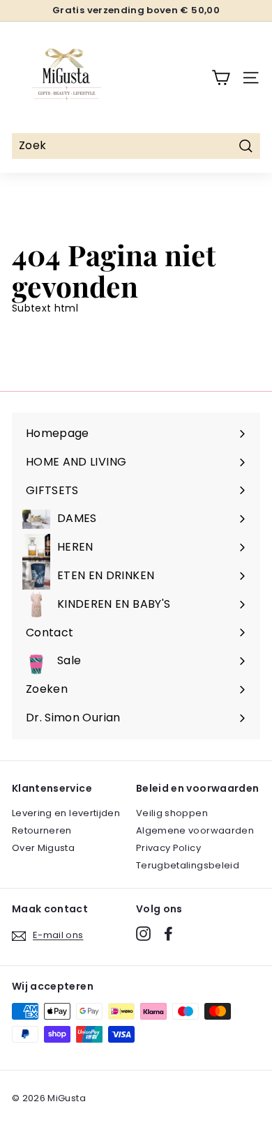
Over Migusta (43, 847)
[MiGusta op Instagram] (143, 933)
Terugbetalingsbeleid (187, 865)
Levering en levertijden (66, 813)
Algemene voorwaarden (195, 830)
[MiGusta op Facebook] (168, 933)
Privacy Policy (168, 847)
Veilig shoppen (172, 813)
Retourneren (42, 830)
